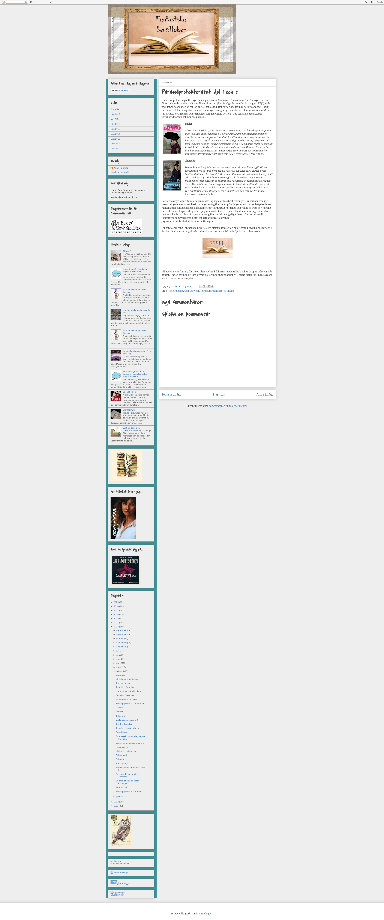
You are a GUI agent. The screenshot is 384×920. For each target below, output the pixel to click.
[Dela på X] (206, 286)
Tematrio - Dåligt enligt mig (128, 728)
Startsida (219, 394)
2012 (116, 802)
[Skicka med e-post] (200, 286)
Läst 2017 (115, 114)
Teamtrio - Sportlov (125, 687)
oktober (120, 638)
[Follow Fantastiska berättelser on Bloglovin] (120, 91)
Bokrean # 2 (121, 755)
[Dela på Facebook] (209, 286)
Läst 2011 (115, 148)
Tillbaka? (127, 251)
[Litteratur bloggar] (120, 872)
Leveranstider (117, 895)
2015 (116, 618)
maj (118, 659)
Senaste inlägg (171, 394)
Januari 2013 (122, 787)
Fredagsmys (122, 747)
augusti (120, 646)
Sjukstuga (120, 675)
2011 (116, 806)
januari (119, 796)
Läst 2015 (115, 129)
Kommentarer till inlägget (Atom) (227, 406)
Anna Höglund (121, 168)
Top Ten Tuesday (124, 724)
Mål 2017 (115, 119)
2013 (116, 626)
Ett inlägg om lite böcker (127, 679)
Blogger (208, 913)
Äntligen (119, 711)
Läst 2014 (115, 134)
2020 (116, 602)
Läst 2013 (115, 139)
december (121, 630)
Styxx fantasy (180, 271)
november (121, 634)
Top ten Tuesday (124, 683)
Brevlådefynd (129, 410)
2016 (116, 614)
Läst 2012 (115, 143)
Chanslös (178, 290)
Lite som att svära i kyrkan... (129, 691)
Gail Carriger (191, 290)
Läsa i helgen (129, 392)
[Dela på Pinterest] (212, 286)
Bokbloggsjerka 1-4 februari (129, 791)
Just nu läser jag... (131, 428)
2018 (116, 606)
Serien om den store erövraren (130, 743)
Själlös (230, 290)
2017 (116, 610)
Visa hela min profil (120, 172)
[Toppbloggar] (118, 892)
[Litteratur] (116, 861)
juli (118, 651)
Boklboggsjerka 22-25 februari (130, 703)
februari (120, 671)
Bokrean (120, 759)
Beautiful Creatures (125, 695)
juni (118, 655)
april (118, 663)
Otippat (119, 707)
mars (119, 667)
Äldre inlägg (264, 394)
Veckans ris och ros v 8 (127, 720)
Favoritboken (122, 732)
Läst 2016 (115, 124)
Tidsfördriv (121, 716)
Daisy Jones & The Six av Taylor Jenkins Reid (135, 270)
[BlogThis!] (203, 286)
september (121, 642)
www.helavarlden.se (120, 863)
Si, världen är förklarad (126, 699)
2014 (116, 622)
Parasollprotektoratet (213, 290)
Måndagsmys (122, 763)
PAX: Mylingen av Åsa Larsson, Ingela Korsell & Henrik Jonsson (135, 374)
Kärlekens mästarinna (126, 751)
